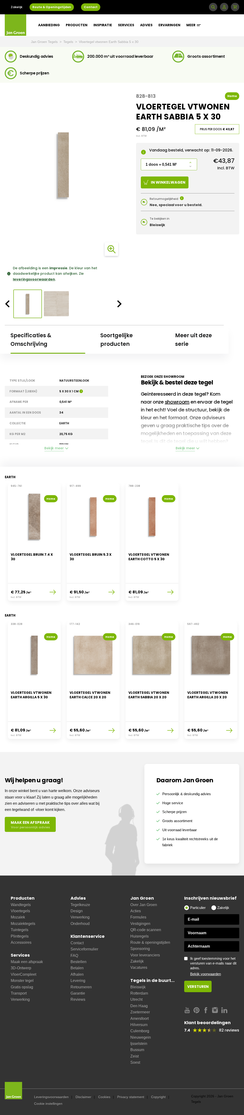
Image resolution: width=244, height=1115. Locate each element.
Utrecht (136, 999)
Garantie (78, 993)
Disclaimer (83, 1097)
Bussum (137, 1050)
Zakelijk (16, 7)
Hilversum (138, 1025)
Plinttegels (20, 936)
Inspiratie (102, 25)
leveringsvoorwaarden (34, 279)
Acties (135, 911)
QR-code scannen (145, 930)
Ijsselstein (138, 1044)
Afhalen (77, 974)
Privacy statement (130, 1097)
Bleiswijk (138, 987)
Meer (191, 25)
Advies (146, 25)
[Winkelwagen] (235, 7)
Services (126, 25)
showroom (177, 402)
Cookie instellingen (48, 1103)
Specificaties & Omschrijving (30, 340)
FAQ (74, 956)
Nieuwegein (140, 1037)
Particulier (198, 908)
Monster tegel (22, 981)
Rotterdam (139, 993)
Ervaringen (169, 25)
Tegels (68, 42)
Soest (135, 1062)
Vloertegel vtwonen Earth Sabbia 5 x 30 (108, 42)
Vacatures (138, 967)
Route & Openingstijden (51, 7)
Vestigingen (140, 924)
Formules (138, 917)
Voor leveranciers (145, 955)
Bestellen (78, 962)
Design (77, 911)
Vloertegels (20, 911)
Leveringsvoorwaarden (51, 1097)
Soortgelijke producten (116, 340)
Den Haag (139, 1006)
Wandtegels (21, 905)
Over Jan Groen (143, 905)
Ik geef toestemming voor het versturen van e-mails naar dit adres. (213, 966)
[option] (63, 164)
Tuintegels (19, 930)
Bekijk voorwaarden (205, 974)
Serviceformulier (84, 949)
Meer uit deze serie (193, 340)
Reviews (78, 999)
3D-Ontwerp (21, 968)
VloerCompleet (23, 974)
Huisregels (139, 936)
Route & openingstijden (150, 942)
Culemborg (139, 1031)
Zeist (134, 1056)
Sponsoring (140, 949)
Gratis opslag (22, 987)
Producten (76, 25)
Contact (90, 7)
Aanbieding (49, 25)
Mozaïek (18, 917)
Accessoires (21, 942)
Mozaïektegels (23, 924)
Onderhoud (80, 924)
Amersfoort (139, 1018)
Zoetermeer (140, 1012)
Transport (19, 993)
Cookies (104, 1097)
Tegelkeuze (80, 905)
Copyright (158, 1097)
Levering (78, 981)
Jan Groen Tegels (45, 42)
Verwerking (20, 999)
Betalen (77, 968)
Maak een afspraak (27, 962)
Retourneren (81, 987)
